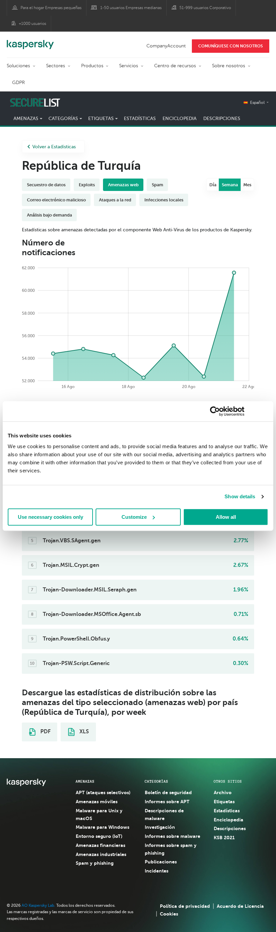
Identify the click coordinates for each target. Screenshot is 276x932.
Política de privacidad (185, 906)
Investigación (160, 827)
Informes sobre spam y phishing (171, 849)
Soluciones (18, 65)
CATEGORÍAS (156, 781)
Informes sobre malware (172, 836)
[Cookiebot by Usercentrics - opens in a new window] (214, 411)
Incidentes (156, 870)
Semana (230, 184)
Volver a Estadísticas (54, 146)
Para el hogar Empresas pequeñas (51, 7)
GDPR (18, 82)
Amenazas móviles (96, 801)
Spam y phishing (94, 863)
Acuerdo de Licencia (240, 906)
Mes (247, 184)
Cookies (169, 914)
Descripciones (221, 118)
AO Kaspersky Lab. (38, 905)
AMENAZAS (85, 781)
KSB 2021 (224, 837)
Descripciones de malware (164, 814)
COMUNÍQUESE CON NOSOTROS (230, 46)
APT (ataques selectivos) (103, 792)
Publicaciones (161, 861)
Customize (134, 517)
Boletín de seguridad (168, 792)
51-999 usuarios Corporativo (205, 7)
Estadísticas (140, 118)
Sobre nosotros (228, 65)
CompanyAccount (166, 45)
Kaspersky (30, 41)
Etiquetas (224, 801)
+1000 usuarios (32, 23)
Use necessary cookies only (50, 517)
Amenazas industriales (101, 854)
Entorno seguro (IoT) (99, 836)
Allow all (226, 517)
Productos (92, 65)
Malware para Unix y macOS (99, 814)
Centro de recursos (175, 65)
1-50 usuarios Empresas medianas (131, 7)
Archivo (223, 792)
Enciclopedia (180, 118)
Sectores (55, 65)
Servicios (128, 65)
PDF (44, 732)
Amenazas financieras (100, 845)
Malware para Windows (102, 827)
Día (212, 184)
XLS (83, 732)
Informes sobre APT (167, 801)
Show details (240, 496)
